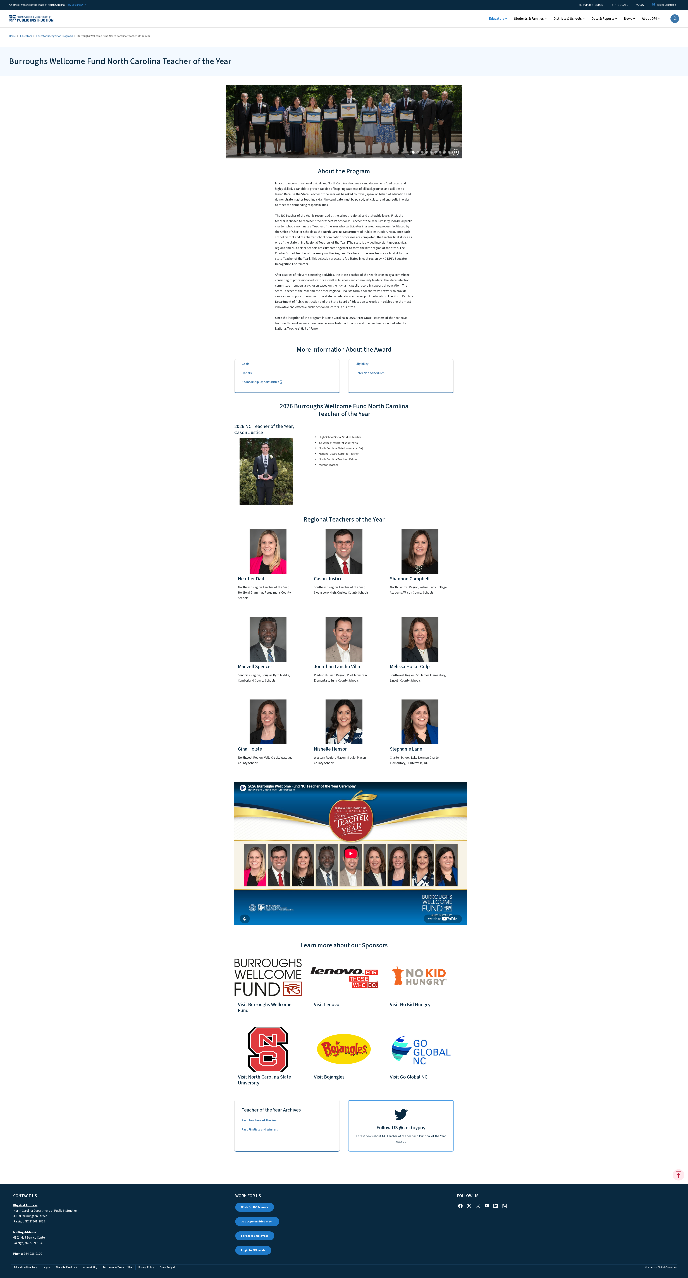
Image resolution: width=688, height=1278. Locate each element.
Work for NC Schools (254, 1207)
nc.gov (46, 1267)
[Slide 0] (413, 152)
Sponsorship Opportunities (260, 382)
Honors (247, 373)
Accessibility (90, 1267)
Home (12, 36)
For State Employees (254, 1236)
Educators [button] (496, 18)
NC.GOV (640, 5)
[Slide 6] (440, 152)
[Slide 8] (449, 152)
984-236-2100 (33, 1253)
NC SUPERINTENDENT (592, 5)
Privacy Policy (146, 1267)
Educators (26, 36)
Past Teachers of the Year (260, 1120)
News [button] (628, 18)
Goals (245, 364)
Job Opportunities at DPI (257, 1222)
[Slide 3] (426, 152)
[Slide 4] (431, 152)
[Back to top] (678, 1174)
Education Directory (25, 1267)
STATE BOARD (620, 5)
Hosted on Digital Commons (661, 1267)
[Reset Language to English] (653, 5)
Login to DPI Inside (253, 1250)
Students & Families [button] (529, 18)
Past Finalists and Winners (260, 1129)
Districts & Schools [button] (567, 18)
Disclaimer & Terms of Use (117, 1267)
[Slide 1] (417, 152)
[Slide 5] (435, 152)
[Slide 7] (444, 152)
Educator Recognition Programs (54, 36)
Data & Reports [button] (602, 18)
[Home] (31, 14)
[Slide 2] (422, 152)
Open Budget (167, 1267)
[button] (674, 18)
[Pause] (455, 152)
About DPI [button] (649, 18)
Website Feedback (66, 1267)
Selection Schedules (370, 373)
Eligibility (362, 364)
